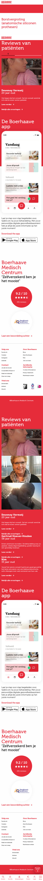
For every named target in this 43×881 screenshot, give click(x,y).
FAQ (24, 358)
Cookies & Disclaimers (29, 370)
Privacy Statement (28, 372)
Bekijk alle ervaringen (11, 109)
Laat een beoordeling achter (16, 336)
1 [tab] (8, 54)
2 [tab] (21, 54)
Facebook (4, 352)
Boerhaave (7, 2)
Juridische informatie (27, 366)
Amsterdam (5, 383)
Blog (24, 352)
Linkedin (4, 360)
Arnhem (4, 386)
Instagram (4, 358)
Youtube (4, 355)
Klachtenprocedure (28, 375)
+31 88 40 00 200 (7, 368)
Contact (5, 365)
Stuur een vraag (6, 376)
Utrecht (4, 389)
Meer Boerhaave (27, 355)
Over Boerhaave (30, 349)
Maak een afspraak (7, 373)
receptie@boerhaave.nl (8, 370)
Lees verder (7, 104)
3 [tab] (34, 54)
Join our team (27, 360)
